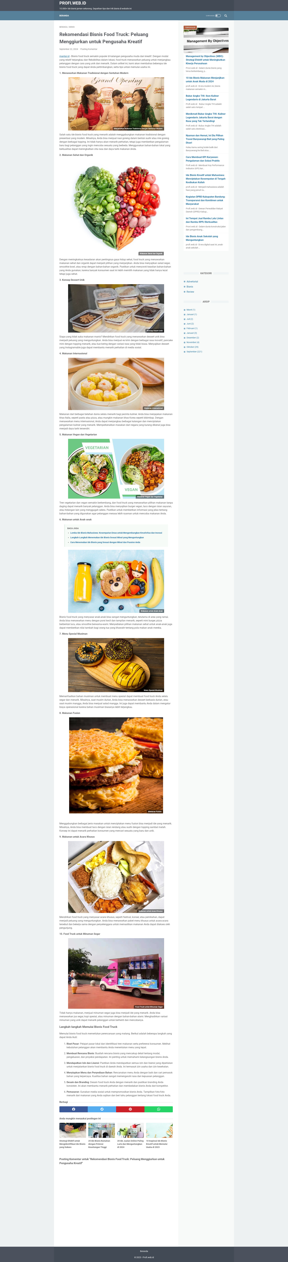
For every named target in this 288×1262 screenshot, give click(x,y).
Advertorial (192, 281)
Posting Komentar (88, 49)
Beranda (64, 15)
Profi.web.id (72, 3)
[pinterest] (130, 1109)
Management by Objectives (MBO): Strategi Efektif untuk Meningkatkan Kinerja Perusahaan (205, 60)
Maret (191, 310)
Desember (193, 337)
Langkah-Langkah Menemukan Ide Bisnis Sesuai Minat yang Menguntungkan (107, 537)
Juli (190, 319)
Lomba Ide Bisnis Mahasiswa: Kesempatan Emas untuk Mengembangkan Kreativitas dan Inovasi (116, 533)
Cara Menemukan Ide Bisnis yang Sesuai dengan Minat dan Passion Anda (105, 542)
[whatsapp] (158, 1109)
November (193, 342)
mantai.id (64, 56)
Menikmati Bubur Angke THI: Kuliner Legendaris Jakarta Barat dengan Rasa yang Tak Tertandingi (206, 117)
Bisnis (190, 286)
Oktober (192, 347)
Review (190, 291)
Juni (190, 323)
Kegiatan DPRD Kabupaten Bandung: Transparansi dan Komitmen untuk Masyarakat (205, 200)
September (194, 351)
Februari (192, 328)
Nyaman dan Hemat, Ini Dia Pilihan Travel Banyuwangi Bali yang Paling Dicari (205, 139)
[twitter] (102, 1109)
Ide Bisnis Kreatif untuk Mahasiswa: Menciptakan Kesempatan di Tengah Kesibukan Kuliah (205, 179)
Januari (192, 314)
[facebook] (73, 1109)
